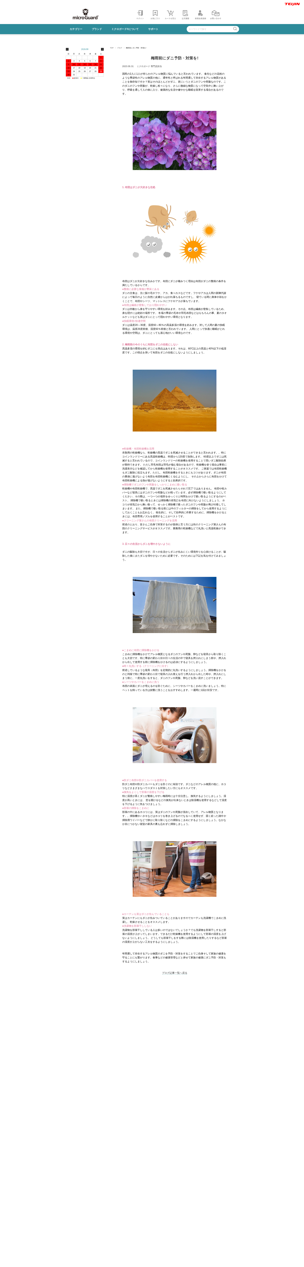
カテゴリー (76, 29)
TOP (112, 48)
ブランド (97, 29)
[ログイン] (185, 19)
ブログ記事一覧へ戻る (174, 973)
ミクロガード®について (125, 29)
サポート (153, 29)
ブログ (119, 48)
